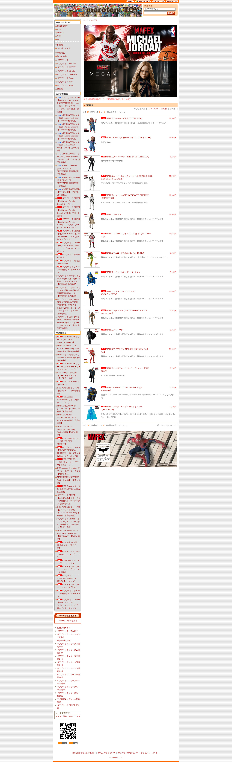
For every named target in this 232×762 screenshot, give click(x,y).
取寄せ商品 (62, 56)
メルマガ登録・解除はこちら (68, 716)
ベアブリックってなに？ (67, 631)
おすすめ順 (153, 108)
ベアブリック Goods (65, 78)
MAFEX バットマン (114, 330)
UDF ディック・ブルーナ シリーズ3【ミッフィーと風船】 (68, 569)
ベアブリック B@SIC (66, 71)
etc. (58, 39)
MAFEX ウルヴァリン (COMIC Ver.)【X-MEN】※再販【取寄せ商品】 (68, 409)
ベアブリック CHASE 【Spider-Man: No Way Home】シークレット (68, 201)
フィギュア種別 (63, 48)
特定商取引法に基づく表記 (83, 753)
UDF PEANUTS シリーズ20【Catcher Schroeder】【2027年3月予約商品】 (68, 136)
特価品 (60, 89)
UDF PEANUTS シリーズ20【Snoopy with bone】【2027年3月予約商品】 (68, 118)
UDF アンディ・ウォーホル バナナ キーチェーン (68, 554)
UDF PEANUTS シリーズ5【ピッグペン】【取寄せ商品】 (68, 391)
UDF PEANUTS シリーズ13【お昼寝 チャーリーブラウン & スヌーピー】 (68, 367)
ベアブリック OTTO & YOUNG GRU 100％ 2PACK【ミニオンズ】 (68, 578)
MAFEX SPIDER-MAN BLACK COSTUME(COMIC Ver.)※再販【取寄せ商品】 (68, 349)
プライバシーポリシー (150, 753)
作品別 (60, 45)
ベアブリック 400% (65, 82)
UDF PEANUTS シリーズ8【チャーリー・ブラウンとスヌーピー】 (68, 462)
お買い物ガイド (63, 628)
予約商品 (61, 53)
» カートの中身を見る (68, 621)
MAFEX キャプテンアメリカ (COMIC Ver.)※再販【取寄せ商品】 (68, 358)
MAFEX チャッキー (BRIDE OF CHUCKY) (124, 118)
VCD (59, 36)
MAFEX (60, 33)
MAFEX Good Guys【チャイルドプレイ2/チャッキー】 (129, 137)
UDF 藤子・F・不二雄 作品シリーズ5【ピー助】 (68, 545)
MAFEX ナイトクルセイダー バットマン (123, 272)
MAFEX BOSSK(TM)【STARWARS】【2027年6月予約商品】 (68, 192)
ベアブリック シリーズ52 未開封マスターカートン (68, 270)
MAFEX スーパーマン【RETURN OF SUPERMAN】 (128, 157)
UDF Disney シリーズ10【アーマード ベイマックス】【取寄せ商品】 (67, 376)
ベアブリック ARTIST (66, 67)
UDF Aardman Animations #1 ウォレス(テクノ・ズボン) (68, 400)
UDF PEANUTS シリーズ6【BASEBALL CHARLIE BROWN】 (68, 340)
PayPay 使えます (64, 640)
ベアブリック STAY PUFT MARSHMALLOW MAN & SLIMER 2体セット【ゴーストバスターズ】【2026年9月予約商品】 (68, 322)
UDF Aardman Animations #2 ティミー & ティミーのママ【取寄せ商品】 (68, 471)
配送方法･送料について (128, 753)
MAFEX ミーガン (113, 214)
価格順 (164, 108)
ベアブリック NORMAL (67, 74)
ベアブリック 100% (65, 85)
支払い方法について (106, 753)
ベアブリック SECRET (66, 64)
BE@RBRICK (62, 26)
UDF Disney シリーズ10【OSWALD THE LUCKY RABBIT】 (68, 489)
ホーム (86, 20)
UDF (59, 29)
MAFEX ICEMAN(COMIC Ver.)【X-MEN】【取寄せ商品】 (68, 480)
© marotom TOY (116, 757)
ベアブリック (62, 60)
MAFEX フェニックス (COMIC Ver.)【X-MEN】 (126, 253)
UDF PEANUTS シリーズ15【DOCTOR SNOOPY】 (68, 441)
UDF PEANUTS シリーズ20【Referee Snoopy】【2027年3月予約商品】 (68, 127)
